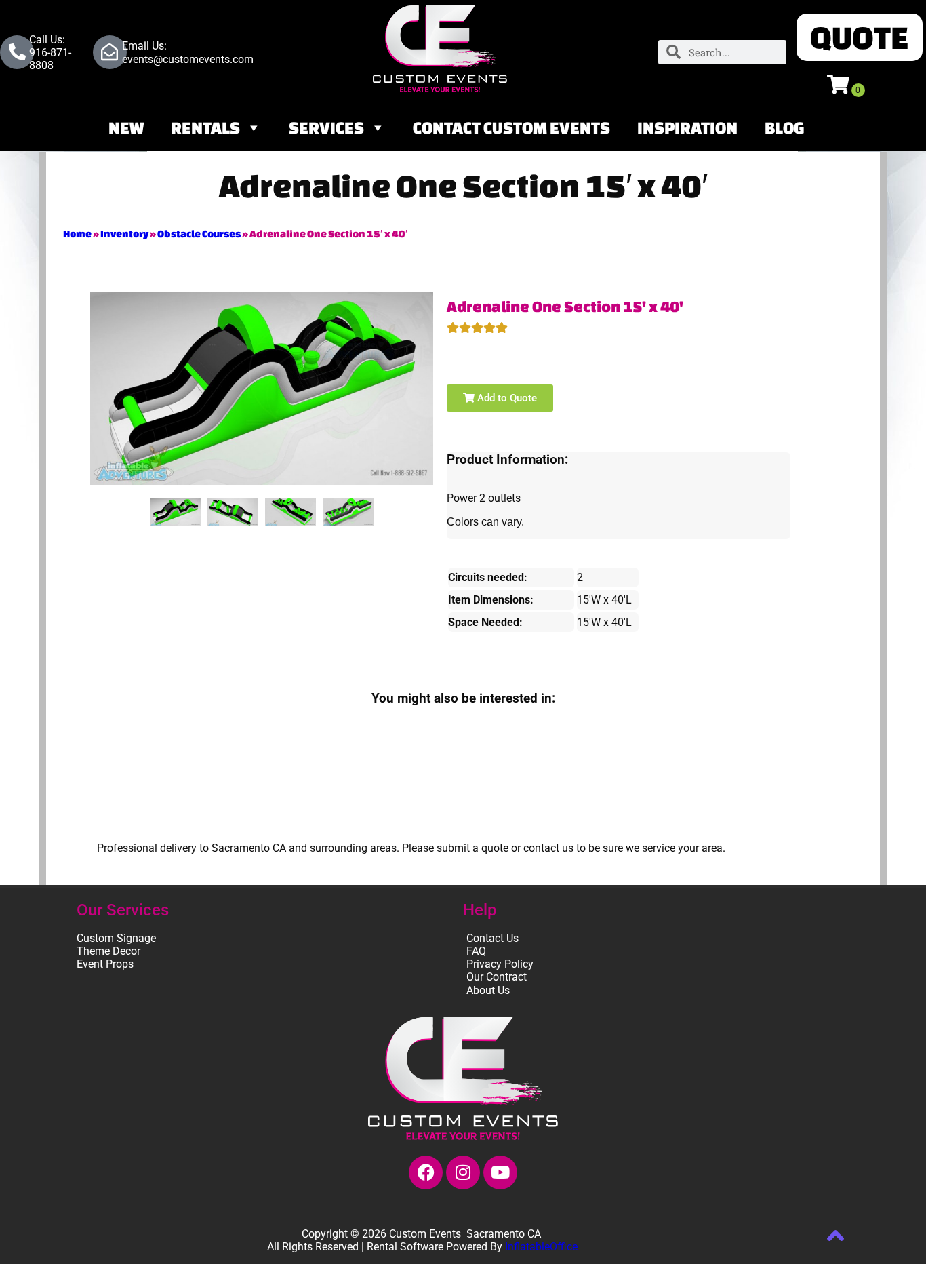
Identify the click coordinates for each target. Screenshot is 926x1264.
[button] (860, 37)
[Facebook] (426, 1172)
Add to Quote (506, 398)
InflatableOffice (541, 1246)
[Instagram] (463, 1172)
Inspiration (687, 127)
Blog (785, 127)
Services (326, 127)
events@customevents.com (188, 59)
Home (77, 233)
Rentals (205, 127)
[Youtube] (500, 1172)
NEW (126, 127)
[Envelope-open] (110, 52)
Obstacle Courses (199, 233)
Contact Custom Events (511, 127)
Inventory (124, 233)
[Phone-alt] (17, 52)
